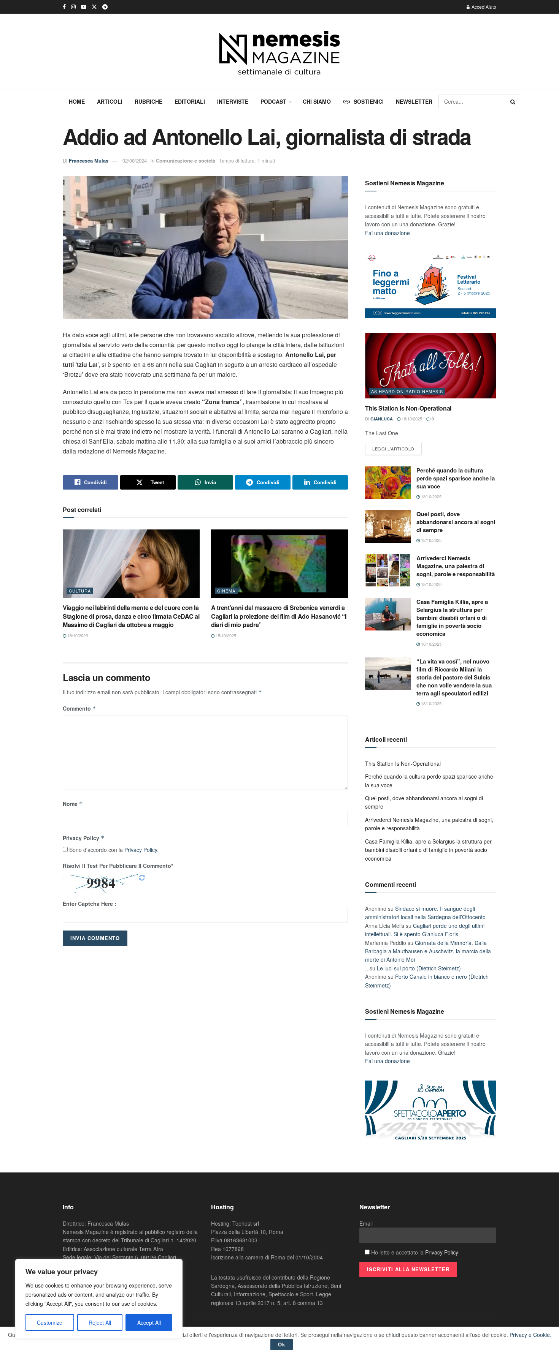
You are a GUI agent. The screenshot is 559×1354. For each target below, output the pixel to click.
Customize (49, 1322)
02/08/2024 (134, 160)
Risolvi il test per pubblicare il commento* (118, 865)
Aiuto (491, 6)
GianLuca (381, 419)
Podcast (273, 101)
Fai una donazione (387, 233)
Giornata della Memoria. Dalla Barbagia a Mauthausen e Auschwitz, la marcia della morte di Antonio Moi (428, 951)
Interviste (232, 101)
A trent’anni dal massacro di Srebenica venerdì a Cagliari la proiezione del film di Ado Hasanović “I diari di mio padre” (278, 616)
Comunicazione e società (185, 160)
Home (77, 101)
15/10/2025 (225, 635)
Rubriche (148, 101)
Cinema (226, 591)
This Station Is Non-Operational (408, 408)
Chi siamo (317, 101)
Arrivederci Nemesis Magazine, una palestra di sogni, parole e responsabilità (455, 566)
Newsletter (414, 101)
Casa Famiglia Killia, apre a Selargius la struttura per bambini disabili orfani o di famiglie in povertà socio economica (452, 617)
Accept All (149, 1322)
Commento (79, 708)
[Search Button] (513, 101)
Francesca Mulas (88, 160)
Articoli (109, 101)
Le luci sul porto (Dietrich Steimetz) (419, 968)
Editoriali (190, 101)
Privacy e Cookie (530, 1334)
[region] (99, 1299)
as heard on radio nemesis (407, 391)
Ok (281, 1344)
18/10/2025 (77, 635)
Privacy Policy (84, 838)
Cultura (80, 591)
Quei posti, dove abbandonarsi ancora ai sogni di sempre (455, 522)
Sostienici (369, 101)
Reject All (100, 1322)
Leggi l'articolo (393, 449)
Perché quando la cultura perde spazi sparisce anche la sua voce (455, 478)
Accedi (478, 6)
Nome (73, 803)
